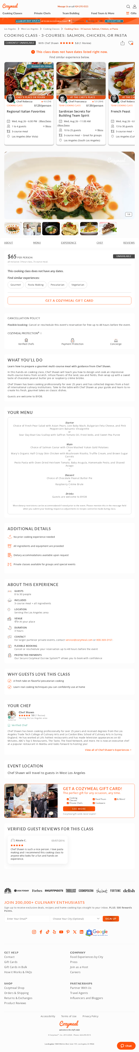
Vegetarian (78, 284)
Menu (48, 126)
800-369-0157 (104, 639)
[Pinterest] (68, 932)
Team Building (70, 13)
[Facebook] (41, 932)
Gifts (133, 13)
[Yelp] (54, 932)
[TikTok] (47, 932)
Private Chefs (42, 13)
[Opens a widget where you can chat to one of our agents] (126, 1046)
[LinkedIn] (81, 932)
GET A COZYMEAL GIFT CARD (69, 300)
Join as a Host (79, 967)
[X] (74, 932)
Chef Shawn (26, 712)
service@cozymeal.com (79, 639)
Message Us (63, 6)
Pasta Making (36, 284)
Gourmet (16, 284)
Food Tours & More (102, 13)
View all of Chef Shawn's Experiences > (108, 749)
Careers (75, 972)
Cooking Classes (12, 13)
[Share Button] (122, 43)
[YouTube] (61, 932)
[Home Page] (10, 6)
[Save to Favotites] (132, 44)
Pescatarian (57, 284)
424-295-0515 (81, 6)
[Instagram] (34, 932)
